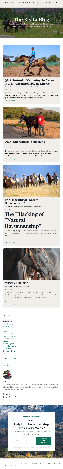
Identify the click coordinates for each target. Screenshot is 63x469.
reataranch (7, 361)
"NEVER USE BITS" (17, 283)
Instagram (12, 463)
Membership (26, 2)
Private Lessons (39, 4)
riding (28, 286)
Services (18, 2)
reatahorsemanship (37, 206)
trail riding (7, 366)
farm (5, 331)
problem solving (33, 86)
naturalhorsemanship (28, 206)
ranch (5, 356)
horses (27, 86)
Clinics (34, 2)
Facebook (7, 462)
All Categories (8, 324)
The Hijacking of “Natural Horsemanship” (22, 201)
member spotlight (9, 344)
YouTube (14, 462)
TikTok (6, 463)
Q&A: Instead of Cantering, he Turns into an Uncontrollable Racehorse (29, 82)
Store (45, 2)
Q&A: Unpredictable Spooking (25, 141)
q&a (38, 86)
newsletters (7, 348)
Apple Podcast (8, 465)
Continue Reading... (10, 100)
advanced (7, 86)
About (12, 2)
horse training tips (13, 86)
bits (6, 286)
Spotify (15, 465)
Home (6, 2)
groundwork (7, 334)
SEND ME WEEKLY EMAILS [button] (44, 440)
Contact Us (51, 4)
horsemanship (21, 86)
